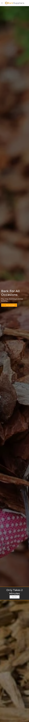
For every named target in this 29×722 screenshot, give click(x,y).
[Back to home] (14, 3)
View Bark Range (10, 305)
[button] (2, 3)
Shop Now (14, 596)
